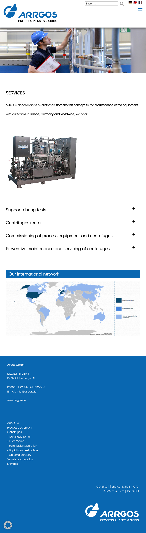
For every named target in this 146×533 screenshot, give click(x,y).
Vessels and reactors (20, 459)
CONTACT (103, 486)
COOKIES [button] (133, 491)
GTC (136, 486)
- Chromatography (19, 455)
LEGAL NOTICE (121, 486)
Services (12, 464)
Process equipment (19, 427)
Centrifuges (14, 432)
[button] (73, 209)
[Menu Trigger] (140, 10)
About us (13, 423)
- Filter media (15, 441)
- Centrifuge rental (18, 436)
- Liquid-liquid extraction (22, 450)
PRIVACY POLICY (113, 491)
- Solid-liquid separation (22, 446)
